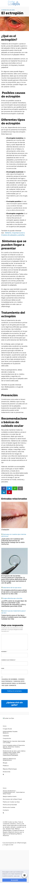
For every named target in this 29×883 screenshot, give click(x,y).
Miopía (5, 763)
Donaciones (6, 771)
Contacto (6, 810)
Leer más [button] (16, 876)
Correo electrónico (8, 660)
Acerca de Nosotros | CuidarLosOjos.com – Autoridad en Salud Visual (14, 792)
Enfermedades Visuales (10, 731)
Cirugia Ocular (7, 729)
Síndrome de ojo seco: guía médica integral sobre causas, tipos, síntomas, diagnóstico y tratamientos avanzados (14, 753)
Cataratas (6, 735)
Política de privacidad (10, 804)
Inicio (4, 726)
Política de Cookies (9, 807)
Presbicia (6, 765)
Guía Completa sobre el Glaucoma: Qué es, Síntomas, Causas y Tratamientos (14, 747)
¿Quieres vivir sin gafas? (14, 703)
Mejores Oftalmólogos (10, 769)
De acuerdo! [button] (14, 880)
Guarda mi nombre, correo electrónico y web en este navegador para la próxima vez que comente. (14, 682)
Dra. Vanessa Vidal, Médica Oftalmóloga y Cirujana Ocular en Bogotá (13, 830)
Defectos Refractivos (9, 758)
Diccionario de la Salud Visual (12, 799)
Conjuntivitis (7, 738)
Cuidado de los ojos (8, 10)
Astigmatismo (7, 760)
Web (2, 668)
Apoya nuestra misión (10, 796)
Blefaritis (6, 733)
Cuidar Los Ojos (13, 822)
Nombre (4, 651)
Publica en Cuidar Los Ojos (11, 802)
